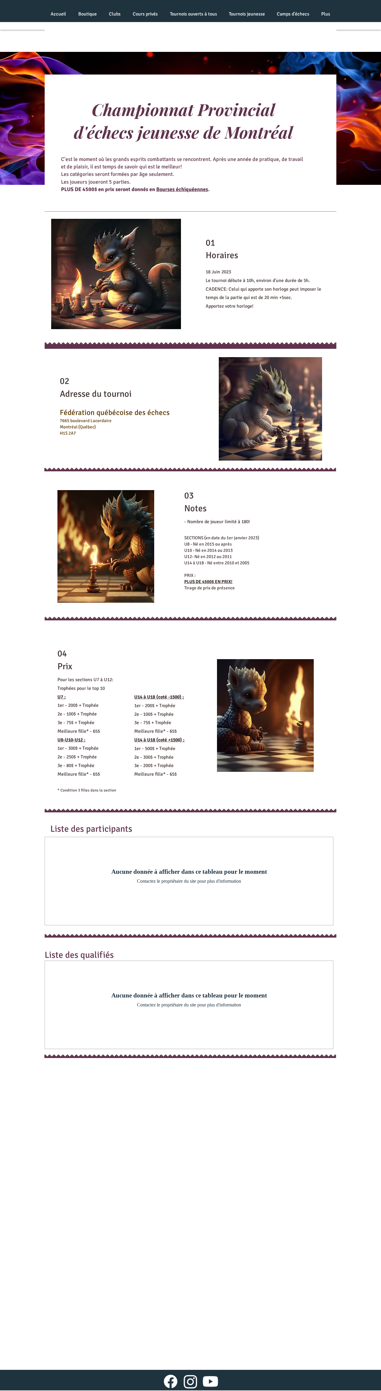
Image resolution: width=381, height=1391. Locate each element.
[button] (115, 14)
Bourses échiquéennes (182, 189)
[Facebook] (170, 1381)
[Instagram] (190, 1381)
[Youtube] (210, 1381)
